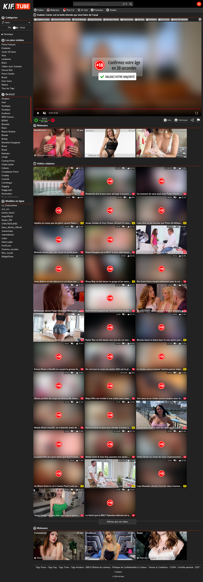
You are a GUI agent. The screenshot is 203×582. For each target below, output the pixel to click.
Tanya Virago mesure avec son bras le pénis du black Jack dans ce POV (57, 515)
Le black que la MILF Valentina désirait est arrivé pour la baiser (108, 515)
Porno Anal (128, 19)
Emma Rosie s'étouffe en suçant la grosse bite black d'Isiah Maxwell (57, 369)
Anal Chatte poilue (62, 19)
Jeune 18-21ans (9, 52)
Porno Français (9, 44)
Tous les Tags (8, 88)
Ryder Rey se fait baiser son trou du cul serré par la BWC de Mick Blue (108, 340)
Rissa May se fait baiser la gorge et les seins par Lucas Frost (108, 281)
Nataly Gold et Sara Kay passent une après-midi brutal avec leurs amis (108, 457)
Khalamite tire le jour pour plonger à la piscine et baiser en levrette (108, 194)
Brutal (5, 77)
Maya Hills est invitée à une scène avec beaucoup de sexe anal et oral (108, 398)
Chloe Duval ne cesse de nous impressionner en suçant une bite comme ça (160, 457)
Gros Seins (7, 81)
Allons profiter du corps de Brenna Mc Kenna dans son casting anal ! (57, 398)
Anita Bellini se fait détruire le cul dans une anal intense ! (57, 281)
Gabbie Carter (43, 19)
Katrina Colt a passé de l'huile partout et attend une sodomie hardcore (108, 311)
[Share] (192, 120)
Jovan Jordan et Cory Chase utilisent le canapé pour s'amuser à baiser (108, 223)
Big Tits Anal (96, 19)
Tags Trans (64, 567)
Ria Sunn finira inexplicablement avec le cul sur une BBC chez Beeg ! (160, 281)
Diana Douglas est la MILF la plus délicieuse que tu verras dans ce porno (108, 252)
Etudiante (6, 48)
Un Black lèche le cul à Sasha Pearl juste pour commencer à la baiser (57, 486)
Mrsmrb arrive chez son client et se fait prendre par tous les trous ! (57, 252)
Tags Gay (52, 567)
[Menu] (199, 4)
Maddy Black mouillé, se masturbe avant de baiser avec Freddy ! (57, 427)
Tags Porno (41, 567)
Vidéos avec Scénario (12, 66)
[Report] (198, 120)
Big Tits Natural (180, 19)
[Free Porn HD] (16, 6)
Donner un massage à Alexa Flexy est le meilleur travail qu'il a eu (108, 486)
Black (4, 63)
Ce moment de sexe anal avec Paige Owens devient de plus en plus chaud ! (160, 194)
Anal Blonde (80, 19)
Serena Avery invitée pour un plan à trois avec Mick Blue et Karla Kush (160, 311)
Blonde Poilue (112, 19)
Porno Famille (8, 74)
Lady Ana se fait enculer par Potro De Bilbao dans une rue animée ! (160, 223)
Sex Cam (165, 19)
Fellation (152, 19)
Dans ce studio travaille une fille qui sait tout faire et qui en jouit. (160, 252)
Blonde (141, 19)
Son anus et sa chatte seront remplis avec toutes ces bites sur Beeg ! (160, 398)
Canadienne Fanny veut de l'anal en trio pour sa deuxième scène (160, 427)
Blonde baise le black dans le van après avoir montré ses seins (160, 340)
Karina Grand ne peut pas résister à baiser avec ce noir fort (108, 427)
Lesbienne (7, 59)
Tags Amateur (77, 567)
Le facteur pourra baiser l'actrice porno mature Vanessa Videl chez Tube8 (160, 369)
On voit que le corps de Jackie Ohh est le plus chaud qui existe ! (108, 369)
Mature (5, 85)
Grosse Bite (7, 70)
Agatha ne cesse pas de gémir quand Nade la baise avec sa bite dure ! (57, 223)
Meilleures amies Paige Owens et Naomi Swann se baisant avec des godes (57, 311)
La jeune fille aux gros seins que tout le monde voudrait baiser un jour (57, 457)
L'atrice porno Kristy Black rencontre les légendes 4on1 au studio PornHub (57, 340)
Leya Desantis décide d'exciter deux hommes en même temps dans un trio (160, 486)
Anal (4, 55)
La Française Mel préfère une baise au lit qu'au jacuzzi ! (57, 194)
